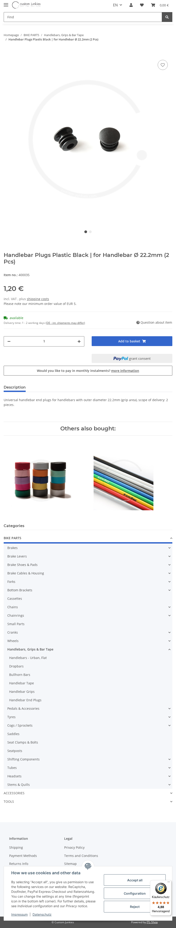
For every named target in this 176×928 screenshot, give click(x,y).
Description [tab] (15, 387)
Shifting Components (23, 759)
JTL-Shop (152, 922)
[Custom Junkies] (26, 5)
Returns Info (18, 863)
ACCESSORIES (14, 793)
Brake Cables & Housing (25, 573)
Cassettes (14, 598)
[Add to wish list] (163, 65)
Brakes (12, 548)
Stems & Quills (18, 784)
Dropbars (16, 666)
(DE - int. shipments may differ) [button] (65, 323)
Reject (135, 907)
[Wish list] (141, 5)
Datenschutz (42, 914)
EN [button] (115, 5)
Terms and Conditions (81, 855)
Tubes (12, 767)
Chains (12, 607)
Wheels (13, 641)
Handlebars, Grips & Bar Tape (30, 649)
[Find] (167, 17)
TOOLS (9, 801)
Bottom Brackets (19, 590)
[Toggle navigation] (6, 3)
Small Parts (16, 624)
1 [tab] (85, 231)
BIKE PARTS (12, 538)
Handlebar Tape (21, 683)
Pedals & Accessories (23, 708)
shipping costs (38, 299)
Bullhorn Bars (19, 674)
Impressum (19, 914)
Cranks (12, 632)
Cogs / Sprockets (20, 725)
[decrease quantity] (9, 341)
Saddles (13, 734)
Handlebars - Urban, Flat (28, 658)
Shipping (16, 847)
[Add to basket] (7, 51)
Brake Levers (17, 556)
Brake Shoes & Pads (22, 565)
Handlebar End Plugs (25, 700)
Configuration (135, 893)
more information (125, 370)
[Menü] (168, 883)
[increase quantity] (79, 341)
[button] (131, 5)
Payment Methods (23, 855)
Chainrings (15, 615)
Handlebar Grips (22, 691)
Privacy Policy (74, 847)
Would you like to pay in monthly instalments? (88, 370)
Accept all (135, 880)
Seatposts (14, 751)
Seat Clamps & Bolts (22, 742)
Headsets (14, 776)
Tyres (11, 717)
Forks (11, 581)
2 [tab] (90, 231)
